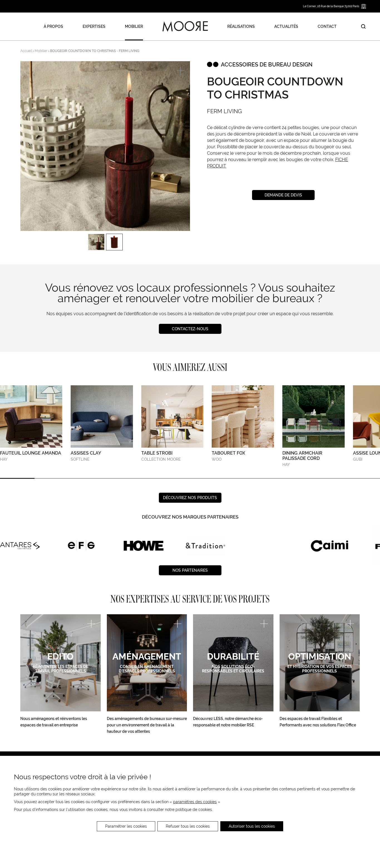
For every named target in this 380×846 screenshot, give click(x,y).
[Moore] (185, 26)
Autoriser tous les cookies (252, 826)
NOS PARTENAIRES (190, 570)
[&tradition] (143, 545)
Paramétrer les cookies (126, 826)
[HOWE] (81, 545)
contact (327, 26)
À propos (53, 26)
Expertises (94, 26)
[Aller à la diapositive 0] (17, 478)
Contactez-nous (190, 329)
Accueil (26, 51)
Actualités (286, 26)
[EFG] (20, 545)
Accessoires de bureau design (266, 64)
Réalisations (241, 26)
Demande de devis (283, 195)
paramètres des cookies (195, 802)
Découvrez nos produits (190, 497)
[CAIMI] (267, 545)
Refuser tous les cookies (188, 826)
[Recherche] (363, 26)
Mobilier (134, 26)
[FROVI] (329, 545)
